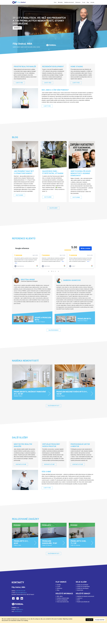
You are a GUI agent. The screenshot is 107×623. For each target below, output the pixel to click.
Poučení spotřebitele (62, 600)
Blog (58, 590)
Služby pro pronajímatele (83, 586)
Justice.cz (79, 598)
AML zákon (60, 596)
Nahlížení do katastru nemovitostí (85, 596)
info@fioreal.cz (19, 609)
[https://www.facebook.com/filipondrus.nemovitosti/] (13, 598)
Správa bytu (80, 590)
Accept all (89, 619)
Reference (59, 588)
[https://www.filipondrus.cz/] (18, 2)
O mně (58, 586)
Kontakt (59, 584)
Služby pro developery (83, 588)
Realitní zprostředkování (83, 601)
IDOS (78, 600)
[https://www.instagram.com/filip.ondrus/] (17, 598)
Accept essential (99, 619)
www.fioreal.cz (18, 611)
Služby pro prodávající (82, 584)
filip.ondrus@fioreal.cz (21, 592)
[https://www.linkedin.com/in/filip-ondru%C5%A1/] (22, 598)
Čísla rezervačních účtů (63, 601)
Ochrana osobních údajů (63, 598)
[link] (32, 382)
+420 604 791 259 (20, 590)
